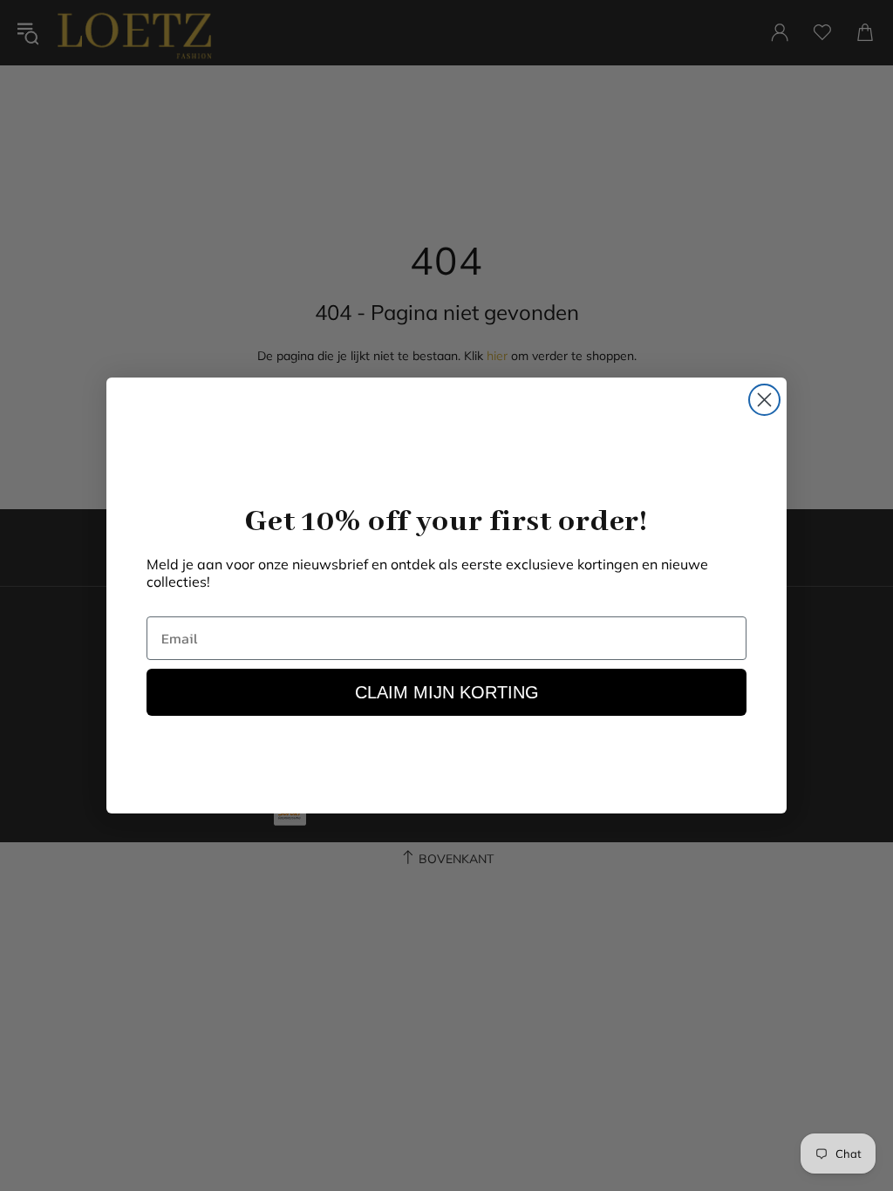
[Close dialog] (764, 400)
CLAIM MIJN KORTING (447, 692)
